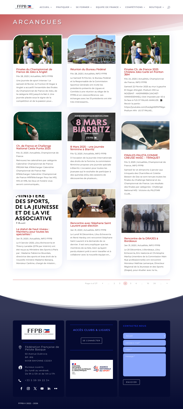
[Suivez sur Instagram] (28, 388)
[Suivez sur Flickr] (56, 388)
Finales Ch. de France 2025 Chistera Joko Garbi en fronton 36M (143, 72)
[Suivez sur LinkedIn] (49, 388)
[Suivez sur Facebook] (21, 388)
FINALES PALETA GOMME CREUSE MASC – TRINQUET (142, 156)
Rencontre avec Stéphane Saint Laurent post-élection (90, 224)
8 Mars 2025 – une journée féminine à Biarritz (87, 148)
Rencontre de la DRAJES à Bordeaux (141, 240)
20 (154, 283)
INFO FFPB (47, 76)
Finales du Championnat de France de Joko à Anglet (34, 71)
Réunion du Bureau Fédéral (88, 69)
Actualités (35, 76)
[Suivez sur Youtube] (42, 388)
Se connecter (91, 340)
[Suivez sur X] (35, 388)
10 (148, 283)
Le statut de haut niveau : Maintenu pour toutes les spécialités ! (32, 232)
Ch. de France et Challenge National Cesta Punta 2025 (33, 147)
